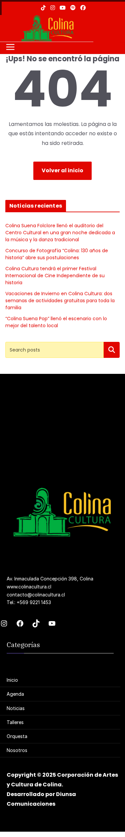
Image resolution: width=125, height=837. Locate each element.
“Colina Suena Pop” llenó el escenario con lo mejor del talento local (56, 322)
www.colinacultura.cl (29, 586)
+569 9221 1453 (34, 602)
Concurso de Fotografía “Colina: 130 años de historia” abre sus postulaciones (56, 254)
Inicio (12, 680)
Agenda (15, 694)
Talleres (15, 722)
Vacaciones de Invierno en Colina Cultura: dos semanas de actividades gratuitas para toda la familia (60, 300)
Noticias (16, 708)
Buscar (112, 349)
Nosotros (17, 750)
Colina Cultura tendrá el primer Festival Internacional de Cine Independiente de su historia (55, 275)
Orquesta (17, 736)
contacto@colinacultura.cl (36, 594)
